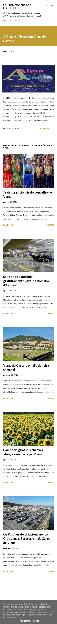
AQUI (25, 120)
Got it (36, 621)
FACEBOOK (20, 20)
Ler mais (50, 225)
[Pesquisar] (45, 4)
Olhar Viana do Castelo (17, 6)
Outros (15, 128)
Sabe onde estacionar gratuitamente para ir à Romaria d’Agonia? (26, 281)
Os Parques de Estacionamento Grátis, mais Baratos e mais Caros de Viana (26, 538)
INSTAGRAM (8, 20)
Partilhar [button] (45, 128)
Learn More (24, 621)
